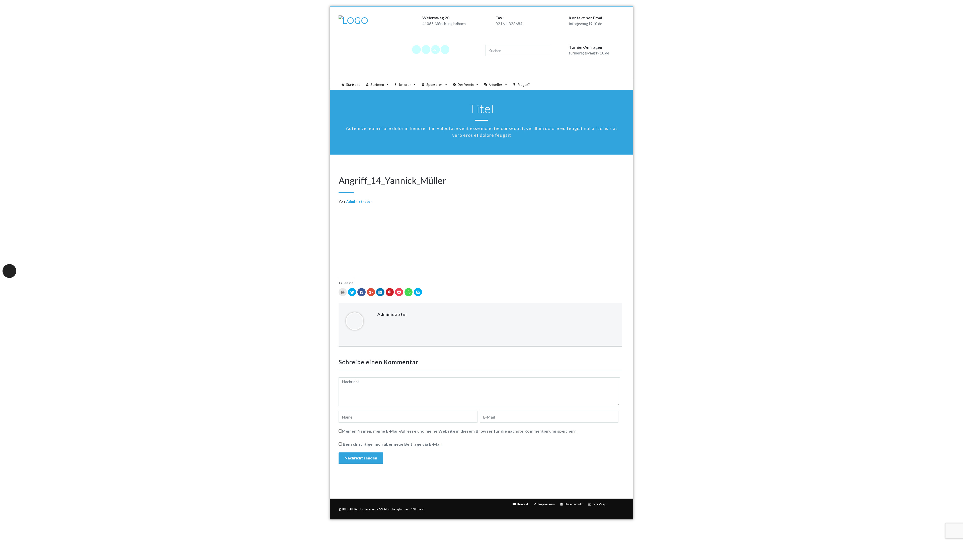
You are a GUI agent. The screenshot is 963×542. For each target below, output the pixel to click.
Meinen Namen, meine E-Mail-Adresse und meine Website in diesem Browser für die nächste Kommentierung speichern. (460, 431)
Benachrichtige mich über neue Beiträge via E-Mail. (393, 444)
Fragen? (524, 84)
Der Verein (466, 84)
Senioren (377, 84)
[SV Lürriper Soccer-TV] (444, 49)
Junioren (405, 84)
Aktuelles (496, 84)
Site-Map (599, 504)
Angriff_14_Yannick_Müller (392, 180)
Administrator (359, 201)
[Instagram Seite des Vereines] (425, 49)
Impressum (546, 504)
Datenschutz (574, 504)
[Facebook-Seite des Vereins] (416, 49)
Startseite (353, 84)
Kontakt (522, 504)
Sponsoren (434, 84)
